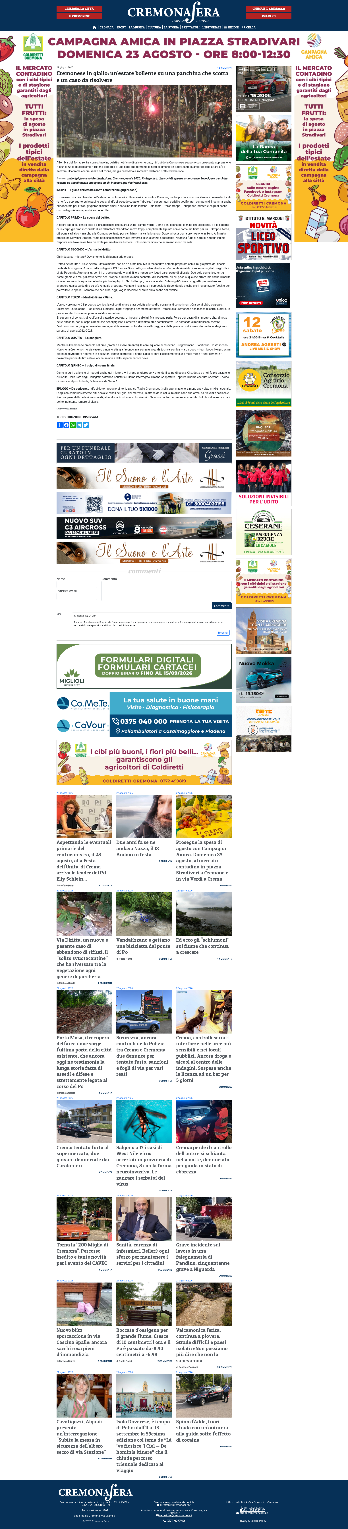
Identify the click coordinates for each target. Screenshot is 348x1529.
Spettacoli (191, 27)
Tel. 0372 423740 (253, 1507)
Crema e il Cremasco (268, 9)
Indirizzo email (67, 591)
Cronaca (107, 27)
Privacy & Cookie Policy (252, 1520)
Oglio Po (269, 16)
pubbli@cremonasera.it (253, 1513)
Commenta (221, 606)
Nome (61, 579)
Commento (109, 579)
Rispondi (223, 632)
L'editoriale (211, 27)
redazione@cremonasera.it (175, 1515)
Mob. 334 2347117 (253, 1510)
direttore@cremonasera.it (175, 1505)
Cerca (250, 27)
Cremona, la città (79, 9)
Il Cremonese (79, 16)
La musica (137, 27)
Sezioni (233, 27)
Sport (121, 27)
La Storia (171, 27)
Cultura (154, 27)
